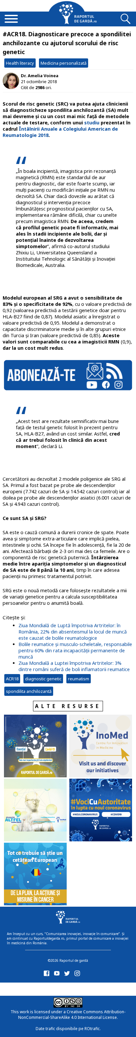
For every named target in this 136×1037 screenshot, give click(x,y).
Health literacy (20, 63)
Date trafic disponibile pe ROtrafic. (68, 1028)
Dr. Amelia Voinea (39, 76)
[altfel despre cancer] (35, 811)
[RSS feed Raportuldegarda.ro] (47, 988)
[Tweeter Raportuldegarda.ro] (68, 975)
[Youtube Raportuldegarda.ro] (57, 975)
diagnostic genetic (43, 679)
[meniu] (11, 19)
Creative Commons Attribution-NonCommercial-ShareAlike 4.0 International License (71, 1014)
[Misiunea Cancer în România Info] (35, 875)
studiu (91, 122)
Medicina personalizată (63, 63)
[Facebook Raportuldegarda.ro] (47, 975)
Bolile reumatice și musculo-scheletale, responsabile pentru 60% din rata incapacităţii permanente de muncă (75, 650)
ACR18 (12, 679)
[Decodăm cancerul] (100, 747)
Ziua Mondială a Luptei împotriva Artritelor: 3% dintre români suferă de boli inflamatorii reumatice (74, 666)
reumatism (78, 679)
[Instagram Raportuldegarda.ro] (78, 975)
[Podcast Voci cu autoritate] (100, 811)
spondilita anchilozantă (28, 691)
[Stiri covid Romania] (35, 747)
